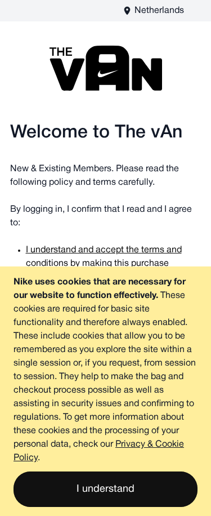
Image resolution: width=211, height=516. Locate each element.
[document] (105, 391)
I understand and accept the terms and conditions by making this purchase (104, 257)
